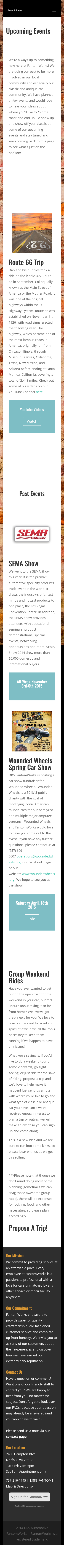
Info (32, 918)
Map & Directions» (20, 1486)
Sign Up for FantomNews (29, 1497)
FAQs (16, 1407)
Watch (32, 421)
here (39, 392)
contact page (16, 1436)
